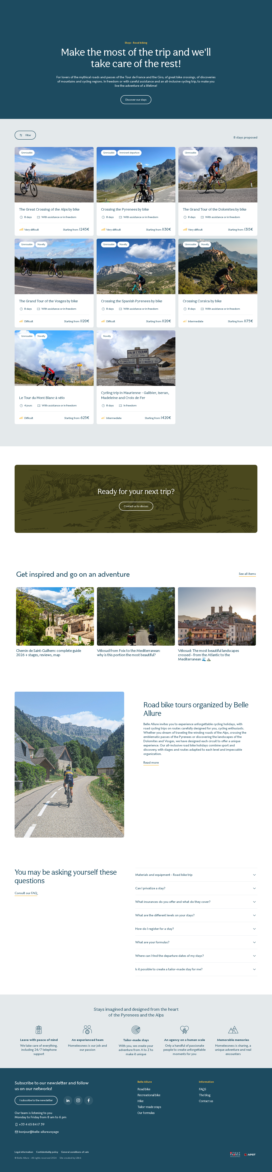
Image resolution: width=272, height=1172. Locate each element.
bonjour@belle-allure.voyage (39, 1132)
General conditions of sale (75, 1152)
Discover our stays (136, 99)
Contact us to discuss (136, 506)
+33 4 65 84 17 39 (32, 1124)
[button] (22, 174)
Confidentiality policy (47, 1152)
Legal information (24, 1152)
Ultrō (78, 1157)
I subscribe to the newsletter (36, 1100)
